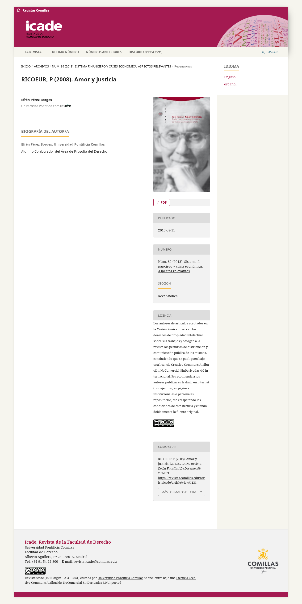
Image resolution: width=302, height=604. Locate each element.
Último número (65, 52)
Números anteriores (104, 52)
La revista (33, 52)
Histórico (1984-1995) (145, 52)
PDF (163, 202)
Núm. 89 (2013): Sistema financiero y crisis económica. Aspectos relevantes (111, 66)
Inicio (26, 66)
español (230, 84)
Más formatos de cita (178, 492)
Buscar (271, 52)
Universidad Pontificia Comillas (120, 578)
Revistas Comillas (36, 10)
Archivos (41, 66)
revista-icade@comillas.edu (95, 561)
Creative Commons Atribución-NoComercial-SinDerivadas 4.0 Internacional (181, 370)
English (230, 77)
